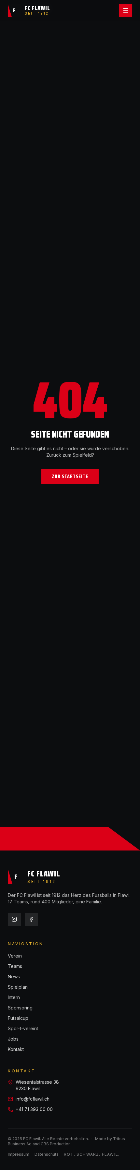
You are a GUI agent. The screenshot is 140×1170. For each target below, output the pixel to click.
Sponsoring (20, 1007)
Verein (15, 956)
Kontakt (16, 1049)
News (14, 976)
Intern (14, 997)
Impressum (18, 1154)
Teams (15, 966)
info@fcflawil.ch (32, 1099)
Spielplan (18, 987)
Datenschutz (47, 1154)
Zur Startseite (70, 476)
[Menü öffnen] (125, 10)
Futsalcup (18, 1018)
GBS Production (56, 1143)
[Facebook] (31, 919)
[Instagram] (14, 919)
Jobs (13, 1039)
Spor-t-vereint (23, 1028)
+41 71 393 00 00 (34, 1109)
